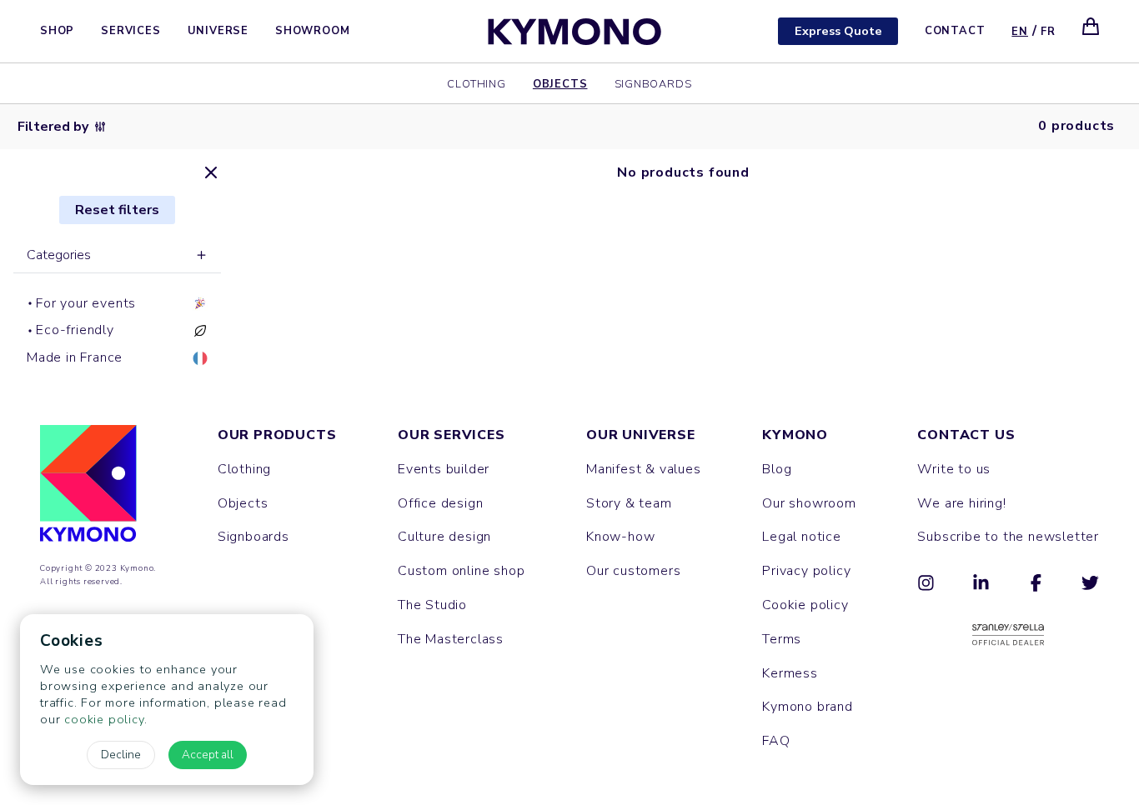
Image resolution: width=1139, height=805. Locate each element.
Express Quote (838, 30)
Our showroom (809, 503)
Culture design (444, 537)
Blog (776, 469)
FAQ (776, 741)
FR (1048, 31)
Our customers (633, 571)
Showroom (312, 30)
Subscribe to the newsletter (1008, 537)
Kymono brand (807, 707)
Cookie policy (805, 605)
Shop (57, 30)
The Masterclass (451, 639)
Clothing (476, 83)
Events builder (443, 469)
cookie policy (103, 719)
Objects (560, 83)
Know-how (620, 537)
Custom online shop (461, 571)
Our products (277, 435)
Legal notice (801, 537)
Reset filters (117, 210)
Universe (218, 30)
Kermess (790, 673)
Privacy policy (806, 571)
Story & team (629, 503)
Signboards (653, 83)
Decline (121, 754)
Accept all (207, 754)
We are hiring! (961, 503)
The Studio (432, 605)
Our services (451, 435)
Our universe (640, 435)
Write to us (954, 469)
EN (1019, 31)
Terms (781, 639)
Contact (955, 30)
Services (130, 30)
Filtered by (53, 127)
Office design (440, 503)
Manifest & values (643, 469)
